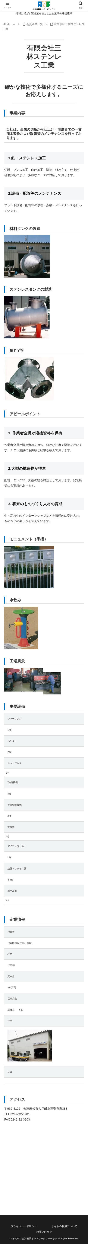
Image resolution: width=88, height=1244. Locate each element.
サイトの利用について (64, 1226)
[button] (79, 696)
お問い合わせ (44, 1231)
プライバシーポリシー (24, 1226)
